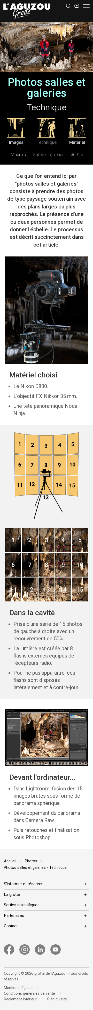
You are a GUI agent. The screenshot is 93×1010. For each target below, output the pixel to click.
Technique (47, 142)
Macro (16, 154)
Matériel (77, 142)
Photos (31, 861)
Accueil (10, 861)
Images (16, 142)
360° (75, 154)
